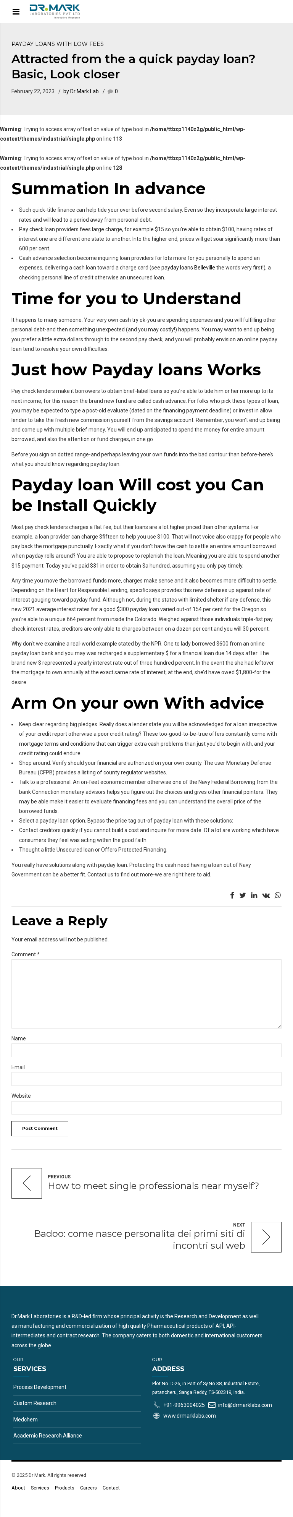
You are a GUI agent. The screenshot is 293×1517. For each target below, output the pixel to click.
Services (40, 1488)
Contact (111, 1488)
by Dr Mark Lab (81, 91)
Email (18, 1067)
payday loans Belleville (188, 267)
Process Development (39, 1387)
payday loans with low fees (57, 44)
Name (18, 1038)
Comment (25, 954)
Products (64, 1488)
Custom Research (34, 1403)
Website (21, 1096)
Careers (88, 1488)
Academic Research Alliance (47, 1436)
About (18, 1488)
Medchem (25, 1419)
